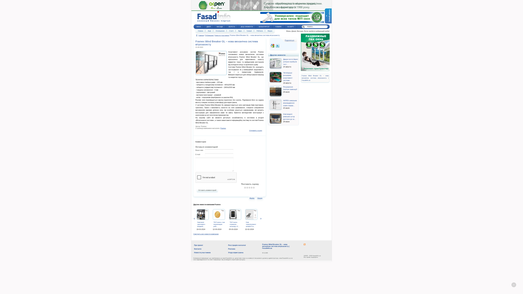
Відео (240, 31)
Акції (209, 31)
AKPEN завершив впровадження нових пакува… (290, 103)
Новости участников (222, 35)
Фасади (220, 26)
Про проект (198, 245)
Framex (223, 128)
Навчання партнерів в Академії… (201, 224)
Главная (201, 35)
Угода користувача (235, 253)
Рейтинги (260, 31)
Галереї (249, 31)
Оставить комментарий (207, 190)
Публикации (209, 35)
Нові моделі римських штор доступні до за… (289, 116)
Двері (209, 26)
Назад (259, 198)
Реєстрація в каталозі (237, 245)
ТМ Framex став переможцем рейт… (219, 224)
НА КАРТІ (290, 26)
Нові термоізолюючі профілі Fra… (251, 224)
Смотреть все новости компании (206, 234)
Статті (231, 31)
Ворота (232, 26)
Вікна (199, 26)
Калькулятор (264, 26)
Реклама (231, 249)
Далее (252, 198)
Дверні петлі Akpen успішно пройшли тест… (290, 61)
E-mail (197, 154)
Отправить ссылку (255, 130)
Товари (278, 26)
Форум (270, 31)
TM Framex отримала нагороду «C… (235, 224)
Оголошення (220, 31)
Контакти (197, 249)
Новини (200, 31)
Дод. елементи (247, 26)
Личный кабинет (329, 15)
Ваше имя (199, 150)
